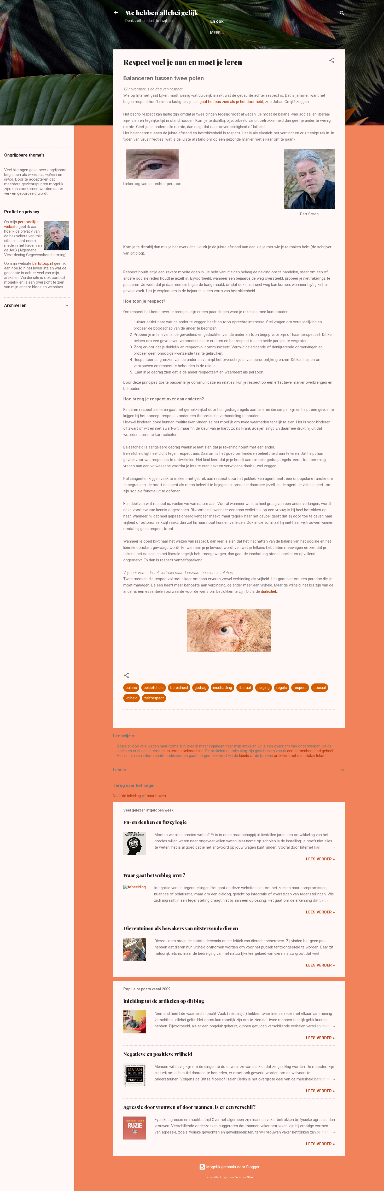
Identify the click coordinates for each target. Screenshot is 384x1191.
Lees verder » (320, 859)
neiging (264, 687)
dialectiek (269, 591)
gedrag (200, 687)
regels (281, 687)
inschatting (222, 687)
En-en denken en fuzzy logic (155, 822)
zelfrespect (154, 698)
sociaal (319, 687)
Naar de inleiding (127, 795)
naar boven (156, 795)
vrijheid (131, 698)
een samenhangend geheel (310, 751)
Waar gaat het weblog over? (154, 875)
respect (300, 687)
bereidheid (179, 687)
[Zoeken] (342, 14)
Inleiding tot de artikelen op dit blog (163, 1001)
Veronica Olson (244, 1177)
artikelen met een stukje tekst (299, 755)
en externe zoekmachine (182, 751)
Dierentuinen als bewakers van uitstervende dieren (180, 928)
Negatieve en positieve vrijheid (157, 1054)
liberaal (245, 687)
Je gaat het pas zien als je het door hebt (228, 101)
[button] (332, 61)
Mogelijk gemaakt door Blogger (232, 1167)
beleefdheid (154, 687)
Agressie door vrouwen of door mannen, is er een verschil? (189, 1107)
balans (131, 687)
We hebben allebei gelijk (161, 12)
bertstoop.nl (42, 263)
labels (244, 755)
